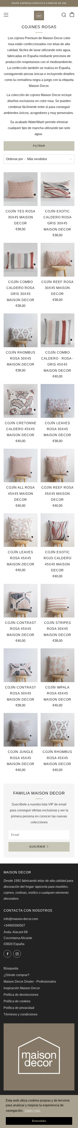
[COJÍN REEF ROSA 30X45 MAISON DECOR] (58, 260)
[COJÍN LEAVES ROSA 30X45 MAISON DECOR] (58, 401)
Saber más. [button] (33, 1110)
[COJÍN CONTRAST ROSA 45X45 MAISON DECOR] (21, 601)
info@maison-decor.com (21, 919)
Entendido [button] (39, 1120)
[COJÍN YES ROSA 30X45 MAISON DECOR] (21, 189)
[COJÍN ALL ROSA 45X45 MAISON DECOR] (21, 465)
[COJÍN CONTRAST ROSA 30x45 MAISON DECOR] (21, 665)
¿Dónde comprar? (16, 975)
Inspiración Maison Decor (22, 988)
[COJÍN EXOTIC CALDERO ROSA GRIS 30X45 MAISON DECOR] (58, 189)
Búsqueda (11, 968)
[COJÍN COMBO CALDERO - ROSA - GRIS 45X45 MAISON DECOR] (58, 330)
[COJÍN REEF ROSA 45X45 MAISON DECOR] (58, 465)
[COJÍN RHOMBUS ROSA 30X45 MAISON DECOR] (21, 330)
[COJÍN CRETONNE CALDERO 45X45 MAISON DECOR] (21, 401)
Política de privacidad (19, 1007)
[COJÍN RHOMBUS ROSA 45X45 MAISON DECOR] (58, 730)
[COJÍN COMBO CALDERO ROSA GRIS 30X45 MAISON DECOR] (21, 260)
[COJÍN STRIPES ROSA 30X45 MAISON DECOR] (58, 601)
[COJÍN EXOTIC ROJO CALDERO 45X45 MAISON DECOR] (58, 530)
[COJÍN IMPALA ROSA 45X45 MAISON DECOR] (58, 665)
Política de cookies (17, 1001)
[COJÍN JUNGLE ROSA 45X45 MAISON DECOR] (21, 730)
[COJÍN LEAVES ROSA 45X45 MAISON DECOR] (21, 530)
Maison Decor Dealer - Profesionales (30, 981)
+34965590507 (14, 925)
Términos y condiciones (20, 1014)
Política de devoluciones (21, 994)
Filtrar (39, 145)
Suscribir (37, 846)
